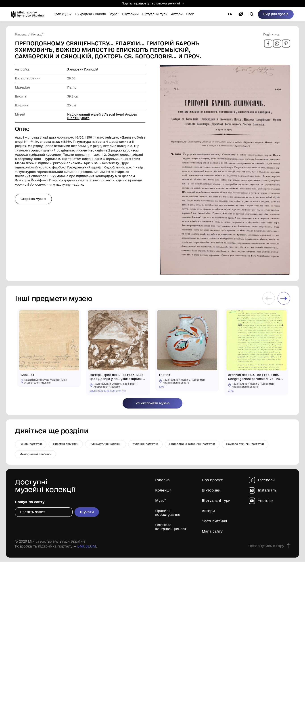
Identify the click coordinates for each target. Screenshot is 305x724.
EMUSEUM (86, 546)
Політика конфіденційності (171, 527)
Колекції (163, 490)
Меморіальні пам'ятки (35, 454)
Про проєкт (212, 480)
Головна (162, 480)
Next (284, 298)
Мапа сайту (212, 531)
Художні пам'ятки (145, 443)
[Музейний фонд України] (28, 14)
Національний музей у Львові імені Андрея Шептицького (102, 116)
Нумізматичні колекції (105, 443)
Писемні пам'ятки (65, 443)
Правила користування (167, 513)
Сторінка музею (33, 199)
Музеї (160, 500)
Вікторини (211, 490)
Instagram (267, 490)
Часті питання (214, 521)
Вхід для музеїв (275, 14)
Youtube (265, 501)
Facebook (266, 480)
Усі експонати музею (152, 403)
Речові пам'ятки (30, 443)
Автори (208, 511)
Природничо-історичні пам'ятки (192, 443)
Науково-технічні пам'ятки (245, 443)
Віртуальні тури (216, 500)
